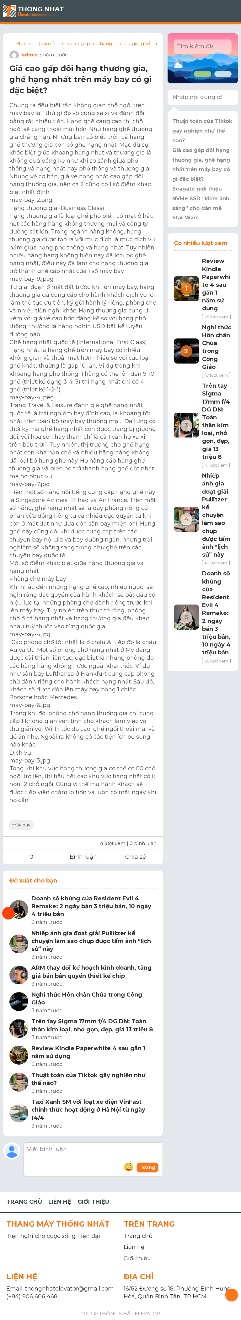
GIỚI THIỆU (93, 1201)
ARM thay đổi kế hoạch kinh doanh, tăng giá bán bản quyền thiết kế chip (91, 971)
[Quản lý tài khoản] (202, 11)
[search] (224, 46)
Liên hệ (134, 1247)
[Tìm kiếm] (217, 11)
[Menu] (231, 11)
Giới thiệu (137, 1258)
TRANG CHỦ (24, 1201)
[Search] (229, 97)
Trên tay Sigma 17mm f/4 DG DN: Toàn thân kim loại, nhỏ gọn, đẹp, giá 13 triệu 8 (92, 1025)
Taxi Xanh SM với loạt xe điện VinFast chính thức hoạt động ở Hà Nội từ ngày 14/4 (88, 1109)
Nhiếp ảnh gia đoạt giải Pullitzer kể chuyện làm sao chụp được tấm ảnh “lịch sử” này (91, 941)
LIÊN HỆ (59, 1201)
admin (29, 55)
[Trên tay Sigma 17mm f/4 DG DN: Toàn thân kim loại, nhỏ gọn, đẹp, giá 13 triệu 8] (18, 1029)
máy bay (21, 825)
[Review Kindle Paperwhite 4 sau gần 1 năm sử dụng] (18, 1056)
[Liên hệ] (8, 913)
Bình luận (83, 856)
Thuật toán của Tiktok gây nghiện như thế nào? (88, 1079)
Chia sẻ (135, 856)
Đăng (148, 1167)
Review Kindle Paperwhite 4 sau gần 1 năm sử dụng (88, 1052)
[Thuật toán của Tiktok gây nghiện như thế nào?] (18, 1083)
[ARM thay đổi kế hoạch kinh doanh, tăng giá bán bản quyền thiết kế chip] (18, 976)
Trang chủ (138, 1236)
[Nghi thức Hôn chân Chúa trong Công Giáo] (18, 1002)
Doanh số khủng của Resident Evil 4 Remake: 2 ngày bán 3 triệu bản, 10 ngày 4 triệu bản (91, 906)
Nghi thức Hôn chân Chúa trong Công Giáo (86, 998)
